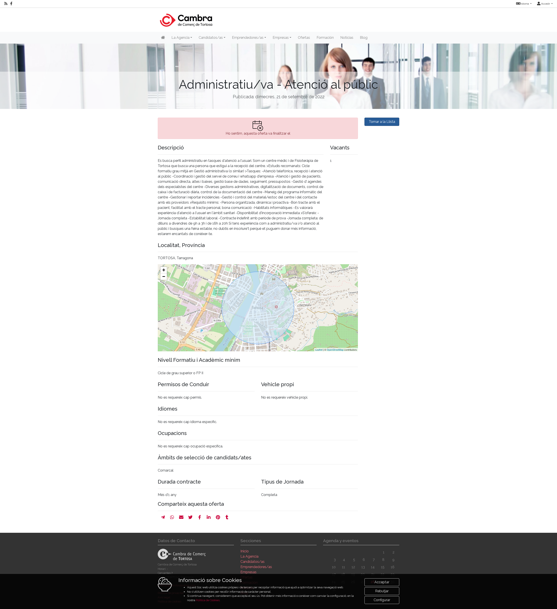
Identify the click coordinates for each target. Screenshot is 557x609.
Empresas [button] (281, 38)
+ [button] (163, 270)
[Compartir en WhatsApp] (172, 517)
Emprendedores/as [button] (247, 38)
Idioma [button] (525, 3)
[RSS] (5, 3)
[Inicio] (185, 18)
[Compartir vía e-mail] (181, 517)
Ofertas (304, 38)
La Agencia (249, 556)
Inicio (244, 551)
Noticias (346, 38)
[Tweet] (190, 517)
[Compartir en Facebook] (199, 517)
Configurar (382, 600)
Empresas (248, 572)
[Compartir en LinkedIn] (209, 517)
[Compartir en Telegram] (163, 517)
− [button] (163, 276)
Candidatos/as (252, 562)
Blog (363, 38)
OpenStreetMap (335, 349)
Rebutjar (382, 591)
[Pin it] (218, 517)
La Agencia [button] (180, 38)
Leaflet (318, 349)
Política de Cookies (208, 600)
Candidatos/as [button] (211, 38)
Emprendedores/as (256, 567)
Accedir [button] (545, 3)
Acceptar (381, 582)
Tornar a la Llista (382, 122)
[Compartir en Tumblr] (227, 517)
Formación (325, 38)
